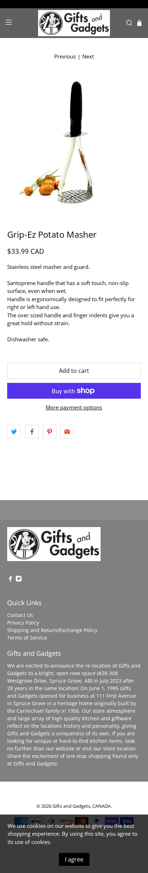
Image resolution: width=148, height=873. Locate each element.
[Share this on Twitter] (14, 431)
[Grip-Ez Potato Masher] (73, 141)
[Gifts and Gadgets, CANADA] (74, 23)
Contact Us (20, 615)
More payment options (74, 407)
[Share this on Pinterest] (49, 431)
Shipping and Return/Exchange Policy (52, 630)
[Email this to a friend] (67, 431)
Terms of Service (27, 637)
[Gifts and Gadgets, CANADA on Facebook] (10, 580)
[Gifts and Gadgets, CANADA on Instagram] (18, 580)
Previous (65, 56)
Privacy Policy (23, 622)
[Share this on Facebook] (32, 431)
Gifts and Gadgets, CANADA (81, 806)
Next (88, 56)
